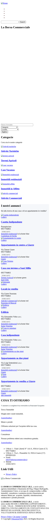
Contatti (9, 18)
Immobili (9, 11)
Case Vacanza (8, 170)
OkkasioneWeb (17, 519)
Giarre (3, 259)
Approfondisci (6, 418)
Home (8, 9)
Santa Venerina (6, 326)
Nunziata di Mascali (8, 303)
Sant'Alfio (5, 280)
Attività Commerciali (11, 198)
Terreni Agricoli (9, 160)
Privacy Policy (11, 474)
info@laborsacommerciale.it (16, 460)
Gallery (4, 217)
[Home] (4, 3)
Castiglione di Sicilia (9, 236)
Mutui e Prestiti (11, 13)
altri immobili (6, 395)
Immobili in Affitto (10, 188)
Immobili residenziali (11, 179)
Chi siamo (10, 15)
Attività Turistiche (10, 151)
